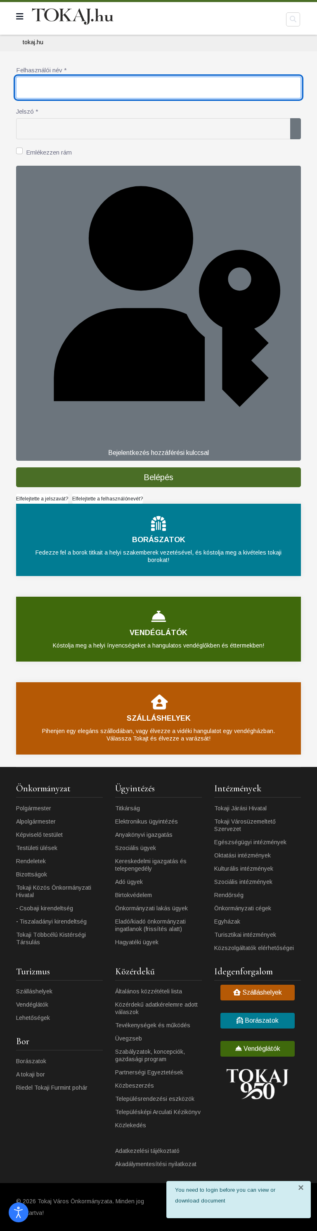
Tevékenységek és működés (152, 1025)
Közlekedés (130, 1125)
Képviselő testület (39, 834)
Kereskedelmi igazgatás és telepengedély (151, 865)
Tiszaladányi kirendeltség (53, 921)
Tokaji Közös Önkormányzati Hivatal (53, 891)
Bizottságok (31, 874)
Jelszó (27, 111)
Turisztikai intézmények (245, 934)
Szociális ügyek (135, 848)
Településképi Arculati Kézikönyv (158, 1112)
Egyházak (227, 921)
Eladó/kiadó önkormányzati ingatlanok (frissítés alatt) (150, 925)
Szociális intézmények (243, 882)
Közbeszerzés (134, 1085)
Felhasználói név (41, 70)
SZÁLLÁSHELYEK (159, 718)
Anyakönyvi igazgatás (144, 834)
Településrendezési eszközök (154, 1098)
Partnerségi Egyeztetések (149, 1072)
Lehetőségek (33, 1017)
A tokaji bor (30, 1074)
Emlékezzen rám (49, 152)
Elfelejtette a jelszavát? (42, 499)
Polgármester (33, 808)
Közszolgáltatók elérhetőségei (254, 948)
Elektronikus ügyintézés (146, 821)
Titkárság (127, 808)
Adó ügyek (129, 882)
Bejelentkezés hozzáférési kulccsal (158, 452)
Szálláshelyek (34, 991)
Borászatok (31, 1061)
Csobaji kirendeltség (46, 908)
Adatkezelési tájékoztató (147, 1151)
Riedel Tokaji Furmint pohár (52, 1087)
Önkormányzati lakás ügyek (151, 908)
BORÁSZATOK (158, 540)
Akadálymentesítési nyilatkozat (155, 1164)
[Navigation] (20, 16)
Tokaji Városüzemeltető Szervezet (245, 825)
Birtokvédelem (133, 895)
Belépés (158, 477)
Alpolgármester (36, 821)
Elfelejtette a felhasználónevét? (107, 499)
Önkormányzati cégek (242, 908)
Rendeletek (31, 861)
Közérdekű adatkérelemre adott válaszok (156, 1008)
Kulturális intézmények (243, 868)
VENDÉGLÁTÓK (158, 633)
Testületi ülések (36, 848)
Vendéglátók (32, 1004)
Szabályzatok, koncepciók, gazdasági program (150, 1055)
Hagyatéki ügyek (136, 942)
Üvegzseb (128, 1038)
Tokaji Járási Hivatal (240, 808)
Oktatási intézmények (242, 855)
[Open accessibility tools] (18, 1212)
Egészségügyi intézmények (250, 842)
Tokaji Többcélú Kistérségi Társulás (51, 938)
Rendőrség (229, 895)
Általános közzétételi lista (148, 991)
